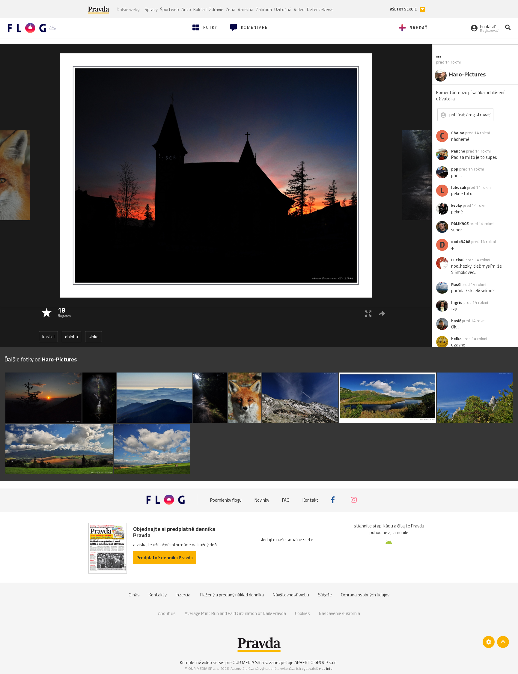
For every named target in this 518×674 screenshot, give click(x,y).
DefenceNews (320, 9)
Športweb (169, 9)
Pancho (458, 151)
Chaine (457, 133)
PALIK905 (460, 224)
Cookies (302, 613)
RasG (456, 284)
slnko (93, 336)
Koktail (200, 9)
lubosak (458, 187)
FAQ (286, 499)
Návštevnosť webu (291, 595)
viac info (325, 668)
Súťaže (325, 595)
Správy (151, 9)
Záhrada (264, 9)
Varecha (245, 9)
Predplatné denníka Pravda (164, 557)
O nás (134, 595)
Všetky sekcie (404, 9)
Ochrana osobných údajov (365, 595)
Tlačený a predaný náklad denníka (231, 595)
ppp (454, 169)
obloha (71, 336)
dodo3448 (460, 242)
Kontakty (158, 595)
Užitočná (282, 9)
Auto (186, 9)
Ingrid (457, 302)
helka (456, 339)
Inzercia (183, 595)
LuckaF (458, 260)
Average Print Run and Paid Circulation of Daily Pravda (235, 613)
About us (167, 613)
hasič (456, 321)
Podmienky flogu (226, 499)
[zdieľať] (382, 313)
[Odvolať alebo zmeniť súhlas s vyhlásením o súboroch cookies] (489, 642)
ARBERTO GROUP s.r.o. (316, 662)
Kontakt (310, 499)
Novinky (262, 499)
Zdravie (216, 9)
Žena (230, 9)
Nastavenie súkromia (339, 613)
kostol (48, 336)
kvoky (456, 205)
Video (299, 9)
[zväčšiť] (368, 313)
